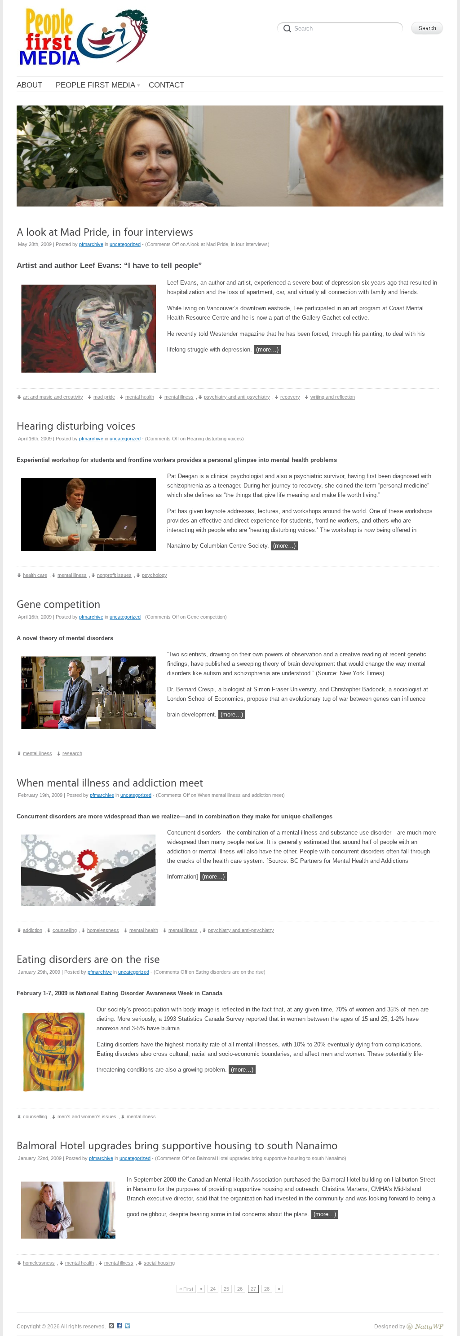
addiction (32, 930)
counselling (65, 930)
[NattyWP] (425, 1326)
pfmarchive (91, 244)
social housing (159, 1263)
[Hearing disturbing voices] (76, 426)
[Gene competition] (59, 604)
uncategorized (125, 244)
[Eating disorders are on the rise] (88, 959)
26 (240, 1289)
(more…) (267, 349)
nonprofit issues (114, 575)
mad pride (104, 397)
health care (35, 575)
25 (226, 1289)
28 (267, 1289)
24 (213, 1289)
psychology (154, 575)
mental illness (179, 397)
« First (186, 1289)
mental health (139, 397)
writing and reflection (332, 397)
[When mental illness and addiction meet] (110, 782)
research (72, 753)
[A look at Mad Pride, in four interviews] (105, 231)
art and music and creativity (53, 397)
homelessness (103, 930)
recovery (290, 397)
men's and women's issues (87, 1116)
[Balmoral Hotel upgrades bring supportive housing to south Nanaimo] (177, 1145)
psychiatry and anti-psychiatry (237, 397)
